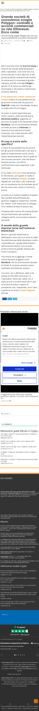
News (31, 41)
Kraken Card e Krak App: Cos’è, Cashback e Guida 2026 (18, 447)
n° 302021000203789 (15, 666)
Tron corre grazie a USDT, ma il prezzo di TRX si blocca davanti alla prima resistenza (17, 602)
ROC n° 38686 (29, 682)
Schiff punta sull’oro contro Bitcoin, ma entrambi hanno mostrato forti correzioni (18, 586)
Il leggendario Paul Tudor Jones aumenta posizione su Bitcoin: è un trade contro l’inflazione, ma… (19, 396)
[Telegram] (29, 704)
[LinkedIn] (19, 704)
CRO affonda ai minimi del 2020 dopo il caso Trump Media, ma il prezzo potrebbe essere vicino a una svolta (18, 594)
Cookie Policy (26, 708)
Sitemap (9, 708)
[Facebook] (12, 704)
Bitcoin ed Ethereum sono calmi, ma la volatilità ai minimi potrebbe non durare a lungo (18, 572)
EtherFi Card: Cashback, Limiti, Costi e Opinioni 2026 (17, 441)
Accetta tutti (19, 369)
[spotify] (26, 704)
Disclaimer (34, 708)
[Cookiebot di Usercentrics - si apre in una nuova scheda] (28, 328)
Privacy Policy (17, 708)
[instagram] (24, 704)
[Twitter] (14, 704)
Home (2, 9)
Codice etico (22, 706)
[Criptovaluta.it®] (19, 3)
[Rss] (10, 704)
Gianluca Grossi (7, 41)
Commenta (7, 43)
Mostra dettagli (27, 363)
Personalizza (18, 375)
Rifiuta (19, 381)
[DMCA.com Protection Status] (19, 694)
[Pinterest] (17, 704)
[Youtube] (21, 704)
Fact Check (30, 706)
